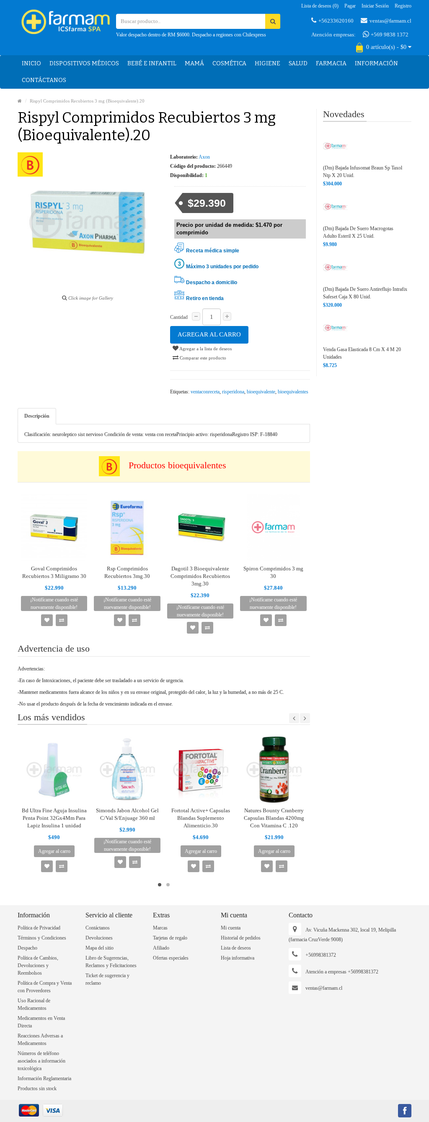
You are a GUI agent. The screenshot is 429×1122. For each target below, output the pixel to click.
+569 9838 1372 (389, 34)
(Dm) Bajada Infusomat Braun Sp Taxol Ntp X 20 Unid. (362, 171)
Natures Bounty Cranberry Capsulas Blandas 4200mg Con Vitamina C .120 (274, 818)
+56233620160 (336, 21)
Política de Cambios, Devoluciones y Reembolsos (38, 965)
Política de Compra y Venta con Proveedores (45, 987)
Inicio (31, 63)
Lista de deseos (236, 948)
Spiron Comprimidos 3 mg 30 (273, 572)
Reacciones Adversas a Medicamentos (40, 1039)
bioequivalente (261, 392)
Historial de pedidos (241, 938)
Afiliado (161, 948)
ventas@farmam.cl (390, 21)
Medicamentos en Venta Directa (41, 1022)
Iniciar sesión (375, 6)
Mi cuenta (230, 928)
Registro (403, 6)
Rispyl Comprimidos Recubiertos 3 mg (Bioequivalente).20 (87, 100)
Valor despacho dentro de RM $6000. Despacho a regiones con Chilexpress (191, 35)
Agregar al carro (209, 334)
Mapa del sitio (99, 948)
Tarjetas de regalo (170, 938)
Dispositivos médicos (84, 63)
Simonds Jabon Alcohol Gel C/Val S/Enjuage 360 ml (127, 814)
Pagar (350, 6)
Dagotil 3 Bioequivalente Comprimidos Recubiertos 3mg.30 (200, 576)
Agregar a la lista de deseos (205, 348)
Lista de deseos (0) (320, 6)
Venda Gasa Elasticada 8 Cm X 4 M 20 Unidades (362, 353)
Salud (298, 63)
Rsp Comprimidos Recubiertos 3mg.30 (127, 572)
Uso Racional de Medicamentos (34, 1004)
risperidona (233, 392)
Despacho (27, 948)
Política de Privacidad (39, 928)
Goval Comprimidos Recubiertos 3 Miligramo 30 (54, 572)
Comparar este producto (202, 357)
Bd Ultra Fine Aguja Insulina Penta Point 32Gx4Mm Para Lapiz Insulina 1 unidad (54, 818)
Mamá (194, 63)
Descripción (36, 416)
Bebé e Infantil (151, 63)
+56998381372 (320, 955)
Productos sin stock (37, 1088)
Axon (204, 157)
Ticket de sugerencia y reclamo (107, 979)
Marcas (160, 928)
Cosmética (229, 63)
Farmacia (331, 63)
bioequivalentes (293, 392)
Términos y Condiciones (42, 938)
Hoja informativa (237, 958)
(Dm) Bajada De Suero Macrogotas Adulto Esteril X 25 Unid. (358, 232)
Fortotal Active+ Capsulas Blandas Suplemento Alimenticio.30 (200, 818)
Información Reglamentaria (44, 1078)
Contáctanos (44, 80)
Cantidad (179, 317)
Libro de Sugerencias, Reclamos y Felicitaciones (111, 961)
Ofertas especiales (171, 958)
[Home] (20, 100)
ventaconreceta (205, 392)
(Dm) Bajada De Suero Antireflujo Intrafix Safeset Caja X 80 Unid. (365, 293)
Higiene (267, 63)
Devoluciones (99, 938)
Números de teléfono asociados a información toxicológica (41, 1060)
